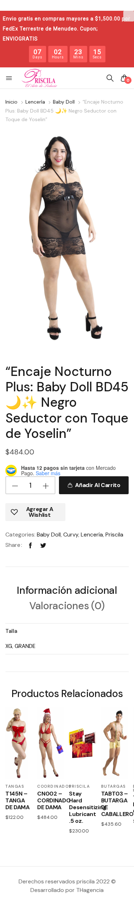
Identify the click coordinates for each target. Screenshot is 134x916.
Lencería (35, 102)
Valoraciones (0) (67, 606)
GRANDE (25, 646)
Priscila (114, 534)
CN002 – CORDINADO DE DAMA (50, 800)
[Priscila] (39, 78)
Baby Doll (64, 102)
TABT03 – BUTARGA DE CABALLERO (114, 804)
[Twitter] (43, 545)
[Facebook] (30, 545)
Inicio (11, 102)
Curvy (70, 534)
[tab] (67, 591)
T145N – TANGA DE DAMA (17, 800)
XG (8, 646)
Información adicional (67, 591)
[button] (9, 78)
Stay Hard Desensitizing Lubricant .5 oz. (82, 807)
